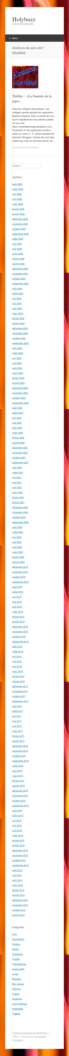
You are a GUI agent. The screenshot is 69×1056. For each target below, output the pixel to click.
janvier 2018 (18, 681)
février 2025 (18, 258)
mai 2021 (17, 482)
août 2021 (17, 467)
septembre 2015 (20, 805)
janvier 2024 (18, 323)
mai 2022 (17, 422)
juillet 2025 (17, 238)
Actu (14, 934)
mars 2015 (17, 835)
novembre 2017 (20, 691)
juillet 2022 (17, 412)
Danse (15, 949)
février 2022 (18, 437)
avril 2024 (17, 308)
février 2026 (18, 209)
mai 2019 (17, 601)
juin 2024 (16, 298)
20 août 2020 (18, 147)
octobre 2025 (18, 228)
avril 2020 (17, 547)
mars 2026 (17, 204)
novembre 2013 (20, 905)
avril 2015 (17, 830)
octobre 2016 (18, 756)
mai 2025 (17, 243)
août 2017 (17, 706)
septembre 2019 (20, 581)
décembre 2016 (20, 746)
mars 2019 (17, 611)
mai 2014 (17, 875)
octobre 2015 (18, 800)
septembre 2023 (20, 343)
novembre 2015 (20, 795)
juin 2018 (16, 656)
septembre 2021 (20, 462)
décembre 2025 (20, 219)
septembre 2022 (20, 403)
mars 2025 (17, 253)
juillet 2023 (17, 353)
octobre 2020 (18, 517)
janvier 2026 (18, 214)
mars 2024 (17, 313)
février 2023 (18, 378)
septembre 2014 (20, 865)
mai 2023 (17, 363)
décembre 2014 (20, 850)
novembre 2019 (20, 572)
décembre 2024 (20, 268)
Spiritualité (17, 1008)
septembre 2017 (20, 701)
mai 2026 (17, 194)
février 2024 (18, 318)
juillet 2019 (17, 591)
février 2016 (18, 780)
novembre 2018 (20, 631)
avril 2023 (17, 368)
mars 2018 (17, 671)
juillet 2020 (17, 532)
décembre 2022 (20, 388)
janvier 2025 (18, 263)
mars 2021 (17, 492)
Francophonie (19, 964)
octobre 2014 (18, 860)
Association (18, 939)
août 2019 (17, 586)
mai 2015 (17, 825)
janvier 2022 (18, 442)
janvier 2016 (18, 785)
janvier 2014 (18, 895)
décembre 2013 (20, 900)
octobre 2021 (18, 457)
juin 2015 (16, 820)
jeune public (18, 969)
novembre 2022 (20, 393)
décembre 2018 (20, 626)
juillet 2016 (17, 765)
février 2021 (18, 497)
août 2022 (17, 407)
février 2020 (18, 557)
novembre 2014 (20, 855)
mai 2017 (17, 721)
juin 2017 (16, 716)
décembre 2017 (20, 686)
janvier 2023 (18, 383)
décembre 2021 (20, 447)
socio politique (19, 1003)
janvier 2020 (18, 562)
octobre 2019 (18, 577)
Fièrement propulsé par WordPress (30, 1033)
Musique (16, 979)
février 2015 (18, 840)
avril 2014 (17, 880)
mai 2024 (17, 303)
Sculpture (17, 998)
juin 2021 (16, 477)
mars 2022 (17, 432)
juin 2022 (16, 417)
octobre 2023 (18, 338)
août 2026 (17, 184)
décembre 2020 (20, 507)
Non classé (18, 984)
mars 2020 (17, 552)
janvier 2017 (18, 741)
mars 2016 (17, 775)
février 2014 (18, 890)
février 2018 (18, 676)
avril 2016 (17, 770)
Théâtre (34, 147)
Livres (15, 974)
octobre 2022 (18, 398)
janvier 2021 (18, 502)
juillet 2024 (17, 293)
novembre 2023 (20, 333)
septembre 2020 (20, 522)
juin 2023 (16, 358)
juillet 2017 (17, 711)
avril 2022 (17, 427)
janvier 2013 (18, 915)
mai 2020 (17, 542)
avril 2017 (17, 726)
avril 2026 (17, 199)
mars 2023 (17, 373)
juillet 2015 (17, 815)
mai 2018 (17, 661)
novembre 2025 (20, 224)
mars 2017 (17, 731)
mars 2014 (17, 885)
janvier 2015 (18, 845)
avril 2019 (17, 606)
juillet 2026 (17, 189)
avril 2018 (17, 666)
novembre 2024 (20, 273)
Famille (16, 959)
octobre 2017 (18, 696)
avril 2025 (17, 248)
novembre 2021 (20, 452)
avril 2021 (17, 487)
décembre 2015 (20, 790)
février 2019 (18, 616)
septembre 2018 (20, 641)
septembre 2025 (20, 233)
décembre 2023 (20, 328)
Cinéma (16, 944)
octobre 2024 (18, 278)
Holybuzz (23, 19)
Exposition (17, 954)
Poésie (15, 993)
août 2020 (17, 527)
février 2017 (18, 736)
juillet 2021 (17, 472)
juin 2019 (16, 596)
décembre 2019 (20, 567)
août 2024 (17, 288)
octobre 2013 (18, 910)
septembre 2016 (20, 760)
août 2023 (17, 348)
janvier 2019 (18, 621)
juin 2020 (16, 537)
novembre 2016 (20, 751)
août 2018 (17, 646)
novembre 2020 (20, 512)
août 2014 (17, 870)
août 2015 (17, 810)
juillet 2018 (17, 651)
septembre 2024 (20, 283)
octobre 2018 (18, 636)
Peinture (16, 988)
